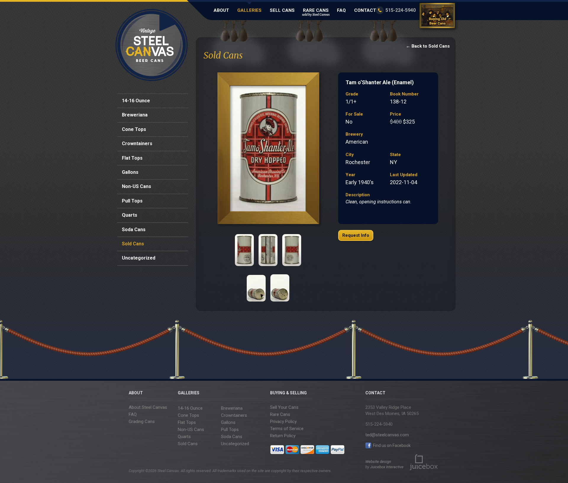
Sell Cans (282, 10)
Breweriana (135, 115)
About (221, 10)
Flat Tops (132, 158)
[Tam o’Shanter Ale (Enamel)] (268, 149)
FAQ (341, 10)
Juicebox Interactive (387, 467)
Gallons (130, 172)
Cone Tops (134, 129)
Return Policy (283, 435)
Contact (365, 10)
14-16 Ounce (136, 100)
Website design (378, 461)
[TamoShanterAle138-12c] (268, 250)
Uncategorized (138, 258)
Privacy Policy (283, 421)
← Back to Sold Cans (428, 46)
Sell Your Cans (284, 407)
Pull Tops (132, 201)
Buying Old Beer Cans (438, 16)
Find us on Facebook (391, 445)
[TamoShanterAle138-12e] (256, 286)
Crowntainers (137, 143)
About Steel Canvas (148, 407)
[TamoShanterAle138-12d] (291, 250)
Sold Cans (133, 244)
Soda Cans (134, 229)
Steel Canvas (151, 45)
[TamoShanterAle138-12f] (279, 286)
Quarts (129, 215)
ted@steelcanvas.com (387, 434)
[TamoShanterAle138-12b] (244, 250)
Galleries (249, 10)
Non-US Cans (136, 186)
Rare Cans (316, 12)
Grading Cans (142, 421)
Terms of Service (287, 428)
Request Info (355, 235)
